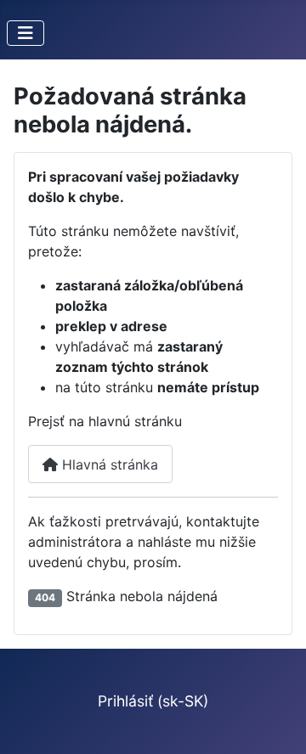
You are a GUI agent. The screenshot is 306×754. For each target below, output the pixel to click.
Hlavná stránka (108, 464)
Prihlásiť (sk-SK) (153, 701)
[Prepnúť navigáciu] (25, 33)
